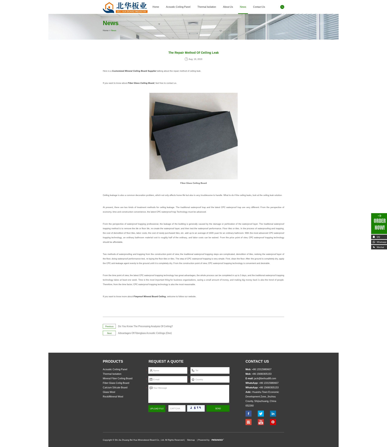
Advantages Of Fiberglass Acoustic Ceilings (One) (145, 333)
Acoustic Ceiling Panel (178, 7)
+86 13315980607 (269, 383)
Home (156, 7)
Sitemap (191, 440)
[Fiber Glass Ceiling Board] (193, 178)
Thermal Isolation (206, 7)
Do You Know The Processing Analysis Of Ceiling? (145, 326)
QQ (378, 237)
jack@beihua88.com (265, 378)
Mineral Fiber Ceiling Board (117, 378)
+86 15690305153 (269, 387)
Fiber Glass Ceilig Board (116, 383)
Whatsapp (381, 242)
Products (113, 361)
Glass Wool (109, 392)
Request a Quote (166, 361)
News (243, 7)
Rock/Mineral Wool (113, 396)
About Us (228, 7)
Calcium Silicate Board (115, 387)
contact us (257, 361)
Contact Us (259, 7)
